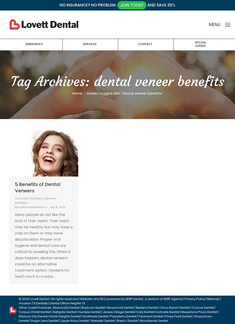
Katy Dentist (145, 312)
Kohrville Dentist (167, 312)
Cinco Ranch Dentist (175, 307)
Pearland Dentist (151, 316)
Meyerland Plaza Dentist (199, 312)
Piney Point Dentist (178, 316)
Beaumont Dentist (120, 307)
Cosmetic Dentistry (29, 198)
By (30, 207)
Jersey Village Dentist (119, 312)
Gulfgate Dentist (64, 312)
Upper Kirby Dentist (75, 321)
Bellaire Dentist (147, 307)
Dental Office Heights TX (67, 303)
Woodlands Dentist (154, 321)
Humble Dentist (89, 312)
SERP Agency (173, 299)
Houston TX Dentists (33, 303)
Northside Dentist (95, 316)
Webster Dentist (103, 321)
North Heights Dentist (65, 316)
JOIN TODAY (131, 5)
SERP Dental (134, 299)
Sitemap (213, 299)
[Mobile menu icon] (227, 24)
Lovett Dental (39, 299)
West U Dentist (127, 321)
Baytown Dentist (93, 307)
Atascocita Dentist (66, 307)
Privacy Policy (195, 299)
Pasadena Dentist (123, 316)
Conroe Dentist (203, 307)
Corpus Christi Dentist (34, 312)
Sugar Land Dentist (45, 321)
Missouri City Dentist (33, 316)
